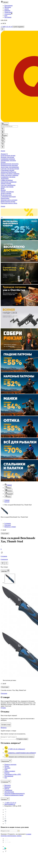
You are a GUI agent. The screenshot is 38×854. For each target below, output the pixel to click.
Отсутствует (4, 533)
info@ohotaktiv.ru (9, 804)
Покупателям (5, 761)
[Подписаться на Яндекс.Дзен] (5, 814)
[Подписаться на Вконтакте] (5, 810)
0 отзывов (7, 523)
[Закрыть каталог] (2, 147)
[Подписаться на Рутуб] (5, 823)
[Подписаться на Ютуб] (5, 821)
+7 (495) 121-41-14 (6, 26)
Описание (7, 525)
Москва (6, 2)
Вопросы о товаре (10, 526)
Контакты (4, 799)
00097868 (4, 571)
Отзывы (3, 707)
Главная (9, 485)
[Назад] (2, 29)
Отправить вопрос (22, 739)
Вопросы (3, 727)
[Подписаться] (19, 831)
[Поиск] (2, 128)
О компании (4, 782)
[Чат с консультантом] (2, 144)
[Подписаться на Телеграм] (5, 812)
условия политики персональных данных (16, 834)
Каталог (6, 124)
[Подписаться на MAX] (5, 819)
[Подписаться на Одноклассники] (5, 817)
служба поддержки (18, 26)
